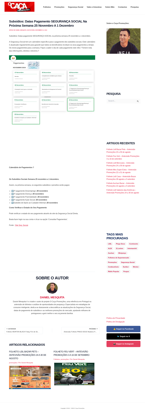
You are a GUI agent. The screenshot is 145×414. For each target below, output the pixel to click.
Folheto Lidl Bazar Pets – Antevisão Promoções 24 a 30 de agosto (27, 355)
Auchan (111, 253)
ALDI (110, 248)
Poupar (126, 271)
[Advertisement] (52, 143)
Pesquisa (135, 7)
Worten (136, 267)
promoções (13, 363)
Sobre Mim (109, 7)
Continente (133, 244)
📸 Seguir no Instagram (123, 344)
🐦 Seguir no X (123, 336)
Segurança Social (75, 7)
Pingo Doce (120, 244)
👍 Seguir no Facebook (123, 329)
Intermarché (132, 248)
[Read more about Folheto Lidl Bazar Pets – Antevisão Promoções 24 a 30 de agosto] (30, 377)
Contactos (122, 7)
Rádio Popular (113, 271)
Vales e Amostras (94, 7)
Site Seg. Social (21, 225)
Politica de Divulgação (115, 322)
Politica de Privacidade (115, 318)
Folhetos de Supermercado (118, 258)
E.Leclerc (119, 248)
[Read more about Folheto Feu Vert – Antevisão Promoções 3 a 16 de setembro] (74, 374)
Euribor (126, 267)
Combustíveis (113, 267)
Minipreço (122, 253)
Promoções (59, 7)
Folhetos (47, 7)
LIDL (110, 244)
